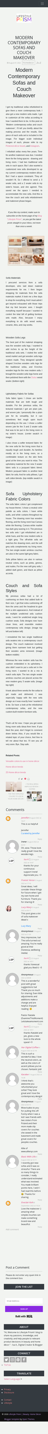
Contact (7, 1399)
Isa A (26, 859)
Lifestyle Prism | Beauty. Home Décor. (25, 1414)
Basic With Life (28, 1156)
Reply (40, 839)
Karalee (24, 1074)
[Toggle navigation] (42, 3)
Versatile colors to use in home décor (22, 761)
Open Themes (28, 1419)
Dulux (34, 377)
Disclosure (9, 1392)
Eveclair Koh (27, 1202)
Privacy (7, 1389)
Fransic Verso (27, 880)
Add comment (12, 1229)
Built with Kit (24, 1316)
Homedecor (28, 62)
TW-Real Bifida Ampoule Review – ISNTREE (32, 786)
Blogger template (11, 1419)
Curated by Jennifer (30, 833)
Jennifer (25, 817)
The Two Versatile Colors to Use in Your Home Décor (16, 796)
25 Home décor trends (16, 772)
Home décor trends (14, 767)
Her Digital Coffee (29, 1047)
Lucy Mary (26, 907)
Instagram (34, 146)
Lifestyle (8, 1402)
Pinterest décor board (15, 146)
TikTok (7, 1365)
